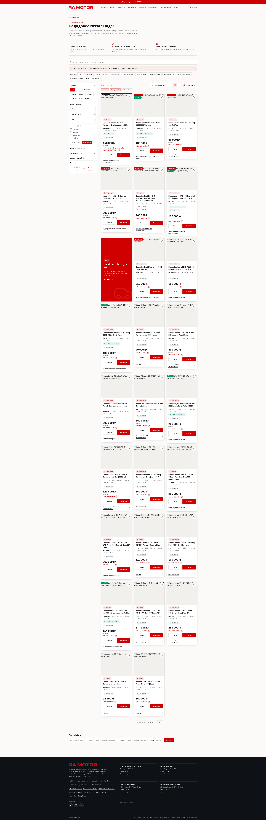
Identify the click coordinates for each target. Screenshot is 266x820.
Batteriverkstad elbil (75, 788)
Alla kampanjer (149, 2)
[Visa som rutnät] (175, 85)
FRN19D (171, 338)
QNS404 (106, 128)
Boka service (152, 7)
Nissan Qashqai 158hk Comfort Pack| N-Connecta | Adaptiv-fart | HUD (115, 406)
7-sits (105, 74)
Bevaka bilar (72, 796)
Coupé (74, 98)
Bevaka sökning (90, 169)
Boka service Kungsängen (107, 788)
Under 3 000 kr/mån (183, 74)
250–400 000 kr (155, 74)
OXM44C (106, 201)
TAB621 (138, 687)
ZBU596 (138, 616)
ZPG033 (139, 548)
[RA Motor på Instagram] (76, 805)
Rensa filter (127, 90)
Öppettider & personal (126, 774)
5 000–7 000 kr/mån (92, 78)
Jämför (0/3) (109, 137)
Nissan (104, 90)
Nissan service (96, 785)
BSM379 (171, 548)
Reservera (123, 155)
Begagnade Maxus (155, 740)
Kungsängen (77, 135)
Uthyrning (131, 7)
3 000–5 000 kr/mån (76, 78)
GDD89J (106, 550)
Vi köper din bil (166, 7)
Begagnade (87, 142)
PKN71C (171, 616)
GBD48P (139, 272)
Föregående (141, 722)
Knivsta (75, 132)
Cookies (173, 817)
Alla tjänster (87, 792)
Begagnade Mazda (125, 740)
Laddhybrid (88, 74)
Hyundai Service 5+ (84, 785)
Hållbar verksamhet (182, 817)
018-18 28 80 (124, 771)
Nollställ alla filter (76, 169)
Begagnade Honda (93, 740)
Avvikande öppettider (127, 803)
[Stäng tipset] (195, 68)
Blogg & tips (82, 796)
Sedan (81, 94)
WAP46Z (139, 409)
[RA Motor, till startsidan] (81, 7)
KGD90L (171, 201)
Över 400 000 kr (169, 74)
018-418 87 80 (164, 771)
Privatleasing (115, 74)
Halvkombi (87, 90)
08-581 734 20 (164, 789)
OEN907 (171, 128)
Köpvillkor (156, 817)
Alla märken (75, 17)
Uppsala (75, 129)
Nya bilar (71, 781)
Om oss (175, 7)
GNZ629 (106, 687)
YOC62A (106, 616)
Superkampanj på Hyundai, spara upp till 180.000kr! (128, 2)
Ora (101, 781)
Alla (73, 90)
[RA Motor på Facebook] (71, 805)
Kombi (74, 94)
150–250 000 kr (142, 74)
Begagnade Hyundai (76, 740)
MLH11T (106, 338)
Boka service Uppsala (90, 788)
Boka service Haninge (75, 792)
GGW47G (106, 411)
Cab (80, 98)
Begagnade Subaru (108, 740)
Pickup (87, 98)
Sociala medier (193, 817)
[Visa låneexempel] (119, 150)
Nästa (159, 722)
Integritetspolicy (164, 817)
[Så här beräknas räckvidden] (83, 158)
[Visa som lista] (179, 85)
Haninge (75, 138)
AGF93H (139, 203)
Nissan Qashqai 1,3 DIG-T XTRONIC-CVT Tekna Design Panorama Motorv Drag (146, 198)
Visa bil (109, 155)
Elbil (80, 74)
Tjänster (141, 7)
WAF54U (171, 409)
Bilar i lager (107, 781)
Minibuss (89, 94)
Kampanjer (94, 781)
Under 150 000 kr (128, 74)
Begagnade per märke (83, 781)
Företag (120, 7)
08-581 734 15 (124, 789)
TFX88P (171, 482)
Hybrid (98, 74)
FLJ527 (171, 272)
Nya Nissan (168, 740)
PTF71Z (106, 480)
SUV (79, 90)
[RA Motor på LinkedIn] (81, 805)
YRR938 (138, 480)
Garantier (149, 817)
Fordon (103, 7)
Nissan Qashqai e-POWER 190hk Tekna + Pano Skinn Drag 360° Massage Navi (180, 477)
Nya (79, 142)
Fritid (112, 7)
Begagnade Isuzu (140, 740)
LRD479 (138, 338)
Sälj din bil (96, 792)
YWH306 (139, 128)
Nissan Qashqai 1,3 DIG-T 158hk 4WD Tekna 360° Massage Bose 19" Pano (116, 545)
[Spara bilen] (128, 96)
